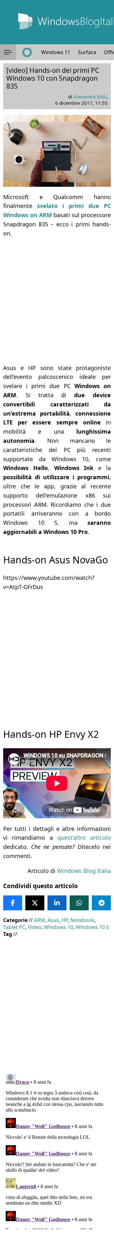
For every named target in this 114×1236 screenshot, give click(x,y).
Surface (87, 52)
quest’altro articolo (84, 837)
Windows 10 (58, 927)
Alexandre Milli (89, 96)
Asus (53, 920)
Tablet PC (14, 927)
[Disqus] (57, 1150)
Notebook (82, 920)
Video (34, 927)
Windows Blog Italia (84, 871)
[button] (8, 52)
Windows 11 (55, 52)
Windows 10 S (92, 927)
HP (64, 920)
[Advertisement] (57, 301)
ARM (39, 920)
